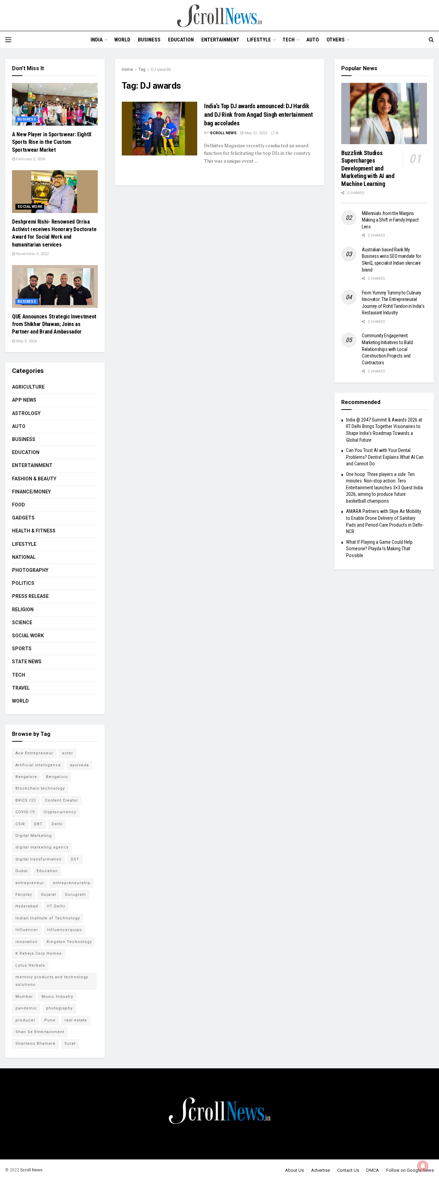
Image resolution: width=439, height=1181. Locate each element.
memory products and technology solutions (51, 981)
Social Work (29, 207)
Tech (289, 40)
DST (75, 859)
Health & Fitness (34, 530)
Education (181, 40)
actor (67, 753)
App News (24, 400)
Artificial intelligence (38, 765)
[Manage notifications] (422, 1165)
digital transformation (38, 859)
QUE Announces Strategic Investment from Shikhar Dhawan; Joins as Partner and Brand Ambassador (54, 324)
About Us (294, 1170)
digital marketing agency (42, 847)
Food (18, 504)
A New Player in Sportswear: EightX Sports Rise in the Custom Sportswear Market (52, 142)
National (24, 557)
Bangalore (26, 777)
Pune (50, 1020)
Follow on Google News (410, 1170)
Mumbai (24, 996)
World (122, 40)
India (97, 40)
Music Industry (57, 996)
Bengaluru (57, 777)
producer (25, 1020)
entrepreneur (29, 883)
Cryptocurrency (60, 812)
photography (59, 1008)
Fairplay (23, 894)
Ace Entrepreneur (34, 753)
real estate (75, 1020)
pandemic (26, 1008)
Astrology (26, 413)
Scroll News (223, 133)
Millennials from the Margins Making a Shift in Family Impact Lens (390, 220)
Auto (312, 40)
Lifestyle (259, 40)
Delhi (57, 824)
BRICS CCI (25, 800)
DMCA (372, 1170)
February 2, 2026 (30, 159)
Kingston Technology (69, 942)
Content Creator (61, 800)
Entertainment (220, 40)
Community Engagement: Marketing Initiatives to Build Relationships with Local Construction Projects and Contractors (387, 349)
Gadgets (23, 517)
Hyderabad (26, 906)
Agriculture (28, 387)
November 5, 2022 (32, 254)
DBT (38, 824)
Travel (21, 688)
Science (22, 622)
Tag (142, 69)
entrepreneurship (72, 883)
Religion (23, 609)
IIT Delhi (56, 906)
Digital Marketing (33, 835)
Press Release (30, 596)
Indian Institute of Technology (47, 918)
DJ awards (161, 69)
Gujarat (48, 894)
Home (127, 69)
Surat (69, 1043)
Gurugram (75, 894)
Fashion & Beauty (34, 478)
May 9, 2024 (26, 341)
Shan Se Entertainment (39, 1032)
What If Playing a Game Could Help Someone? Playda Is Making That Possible (379, 548)
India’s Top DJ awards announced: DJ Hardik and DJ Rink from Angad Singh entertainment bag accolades (258, 114)
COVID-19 (25, 812)
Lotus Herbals (30, 965)
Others (336, 40)
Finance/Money (31, 491)
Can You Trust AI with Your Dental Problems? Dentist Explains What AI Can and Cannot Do (385, 457)
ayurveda (79, 765)
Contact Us (348, 1170)
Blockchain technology (40, 788)
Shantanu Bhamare (35, 1043)
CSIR (20, 824)
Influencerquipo (64, 930)
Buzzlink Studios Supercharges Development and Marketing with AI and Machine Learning (367, 168)
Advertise (320, 1170)
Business (149, 40)
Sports (22, 648)
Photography (30, 570)
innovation (26, 942)
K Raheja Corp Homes (38, 953)
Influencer (26, 930)
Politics (23, 583)
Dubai (21, 871)
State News (26, 661)
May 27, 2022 (255, 133)
